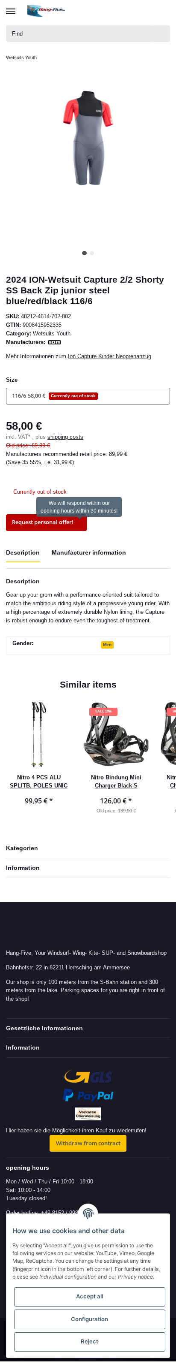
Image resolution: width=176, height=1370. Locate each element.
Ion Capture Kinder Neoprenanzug (109, 356)
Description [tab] (23, 552)
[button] (131, 11)
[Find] (162, 33)
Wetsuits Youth (51, 333)
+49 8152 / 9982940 (65, 1213)
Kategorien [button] (22, 848)
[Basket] (163, 11)
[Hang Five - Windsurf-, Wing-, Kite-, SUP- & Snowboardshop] (46, 11)
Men (107, 644)
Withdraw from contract (88, 1143)
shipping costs (65, 437)
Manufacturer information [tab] (89, 552)
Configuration (89, 1319)
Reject (89, 1341)
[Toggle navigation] (10, 7)
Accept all (89, 1296)
